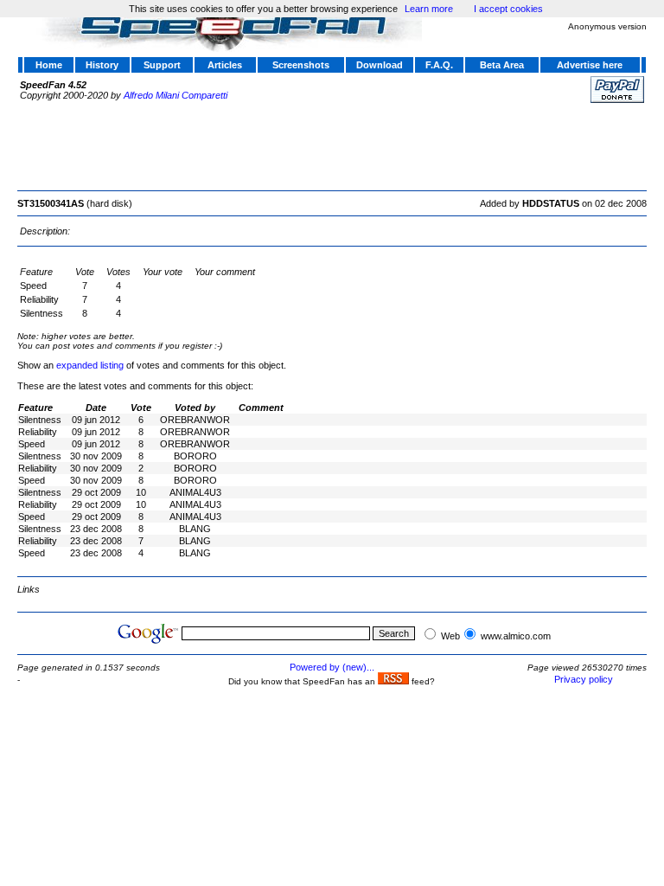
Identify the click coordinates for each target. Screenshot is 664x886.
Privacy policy (583, 679)
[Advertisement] (332, 144)
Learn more (429, 8)
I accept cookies (508, 8)
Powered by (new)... (332, 667)
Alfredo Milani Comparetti (175, 95)
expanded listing (90, 365)
